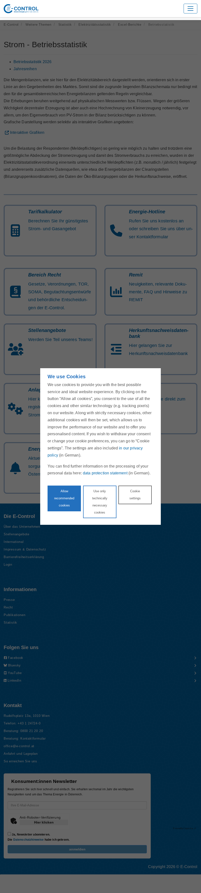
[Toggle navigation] (190, 8)
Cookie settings (135, 494)
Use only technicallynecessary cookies (99, 501)
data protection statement (105, 473)
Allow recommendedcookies (64, 498)
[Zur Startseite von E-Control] (21, 8)
